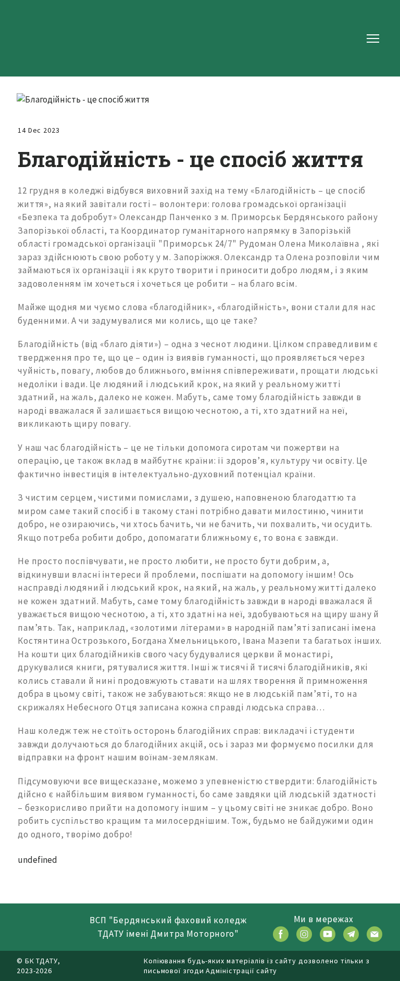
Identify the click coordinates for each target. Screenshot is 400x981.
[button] (281, 934)
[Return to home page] (50, 38)
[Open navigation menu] (372, 38)
